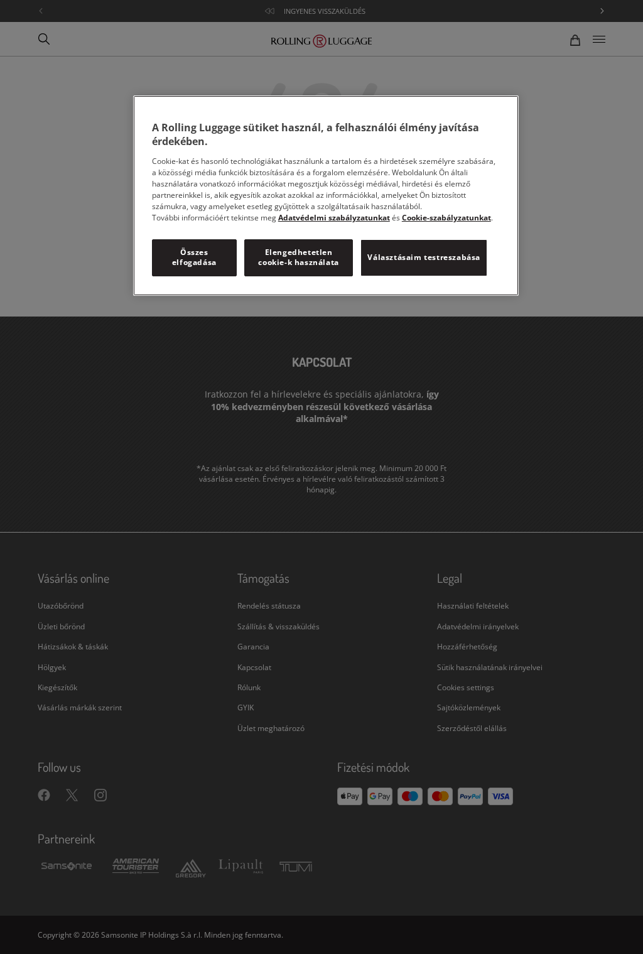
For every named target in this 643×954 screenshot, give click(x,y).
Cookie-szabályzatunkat (446, 217)
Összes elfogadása (194, 257)
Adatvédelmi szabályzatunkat (334, 217)
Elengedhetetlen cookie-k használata (298, 257)
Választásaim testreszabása (423, 257)
